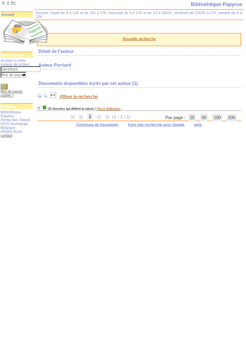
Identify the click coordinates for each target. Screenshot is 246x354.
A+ (13, 2)
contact (6, 135)
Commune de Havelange (97, 125)
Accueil (7, 15)
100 (217, 117)
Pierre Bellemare (109, 108)
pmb (198, 125)
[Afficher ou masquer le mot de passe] (24, 75)
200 (231, 117)
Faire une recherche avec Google (156, 125)
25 (192, 117)
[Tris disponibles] (53, 96)
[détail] (39, 108)
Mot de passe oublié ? (11, 93)
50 (204, 117)
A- (3, 2)
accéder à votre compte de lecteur (15, 62)
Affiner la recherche (79, 96)
